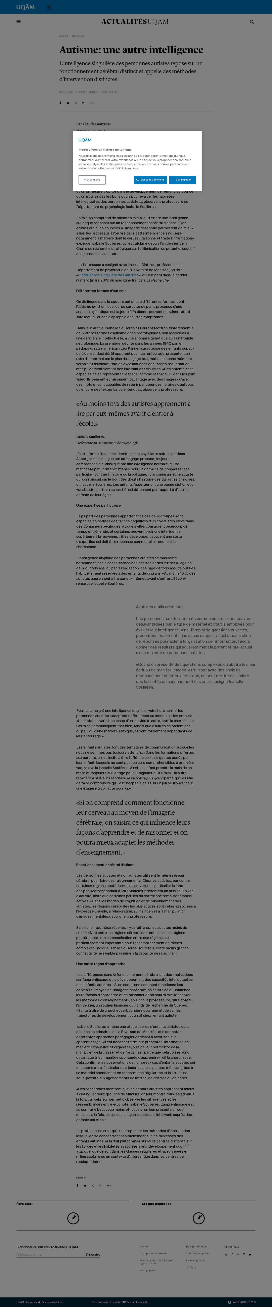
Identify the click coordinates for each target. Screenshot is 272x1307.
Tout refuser (182, 180)
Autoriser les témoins (150, 180)
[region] (137, 161)
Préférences (92, 180)
